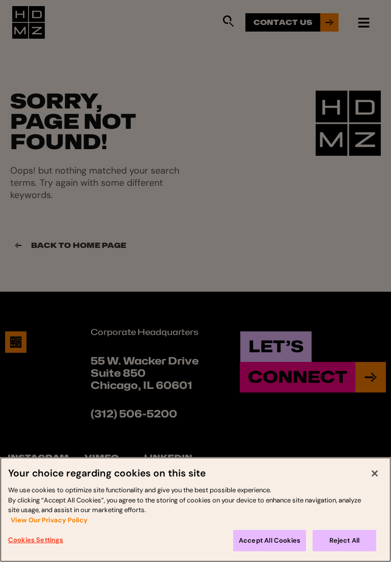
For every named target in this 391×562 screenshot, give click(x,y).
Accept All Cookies (269, 540)
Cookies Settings (35, 540)
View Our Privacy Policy (49, 520)
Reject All (344, 540)
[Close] (375, 473)
